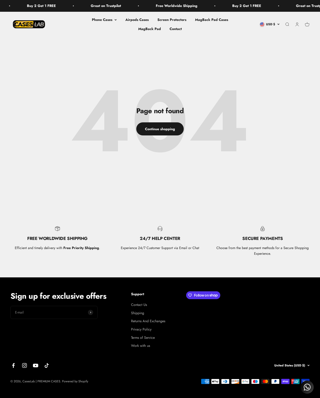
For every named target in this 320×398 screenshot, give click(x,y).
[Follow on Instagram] (24, 365)
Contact (176, 28)
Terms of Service (143, 337)
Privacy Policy (141, 329)
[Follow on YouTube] (36, 365)
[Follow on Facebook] (13, 365)
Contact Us (139, 304)
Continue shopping (160, 129)
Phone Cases (102, 19)
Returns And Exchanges (148, 321)
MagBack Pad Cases (211, 19)
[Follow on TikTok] (47, 365)
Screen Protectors (171, 19)
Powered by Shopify (75, 381)
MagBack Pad (149, 28)
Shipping (137, 312)
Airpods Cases (137, 19)
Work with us (140, 345)
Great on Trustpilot (97, 5)
